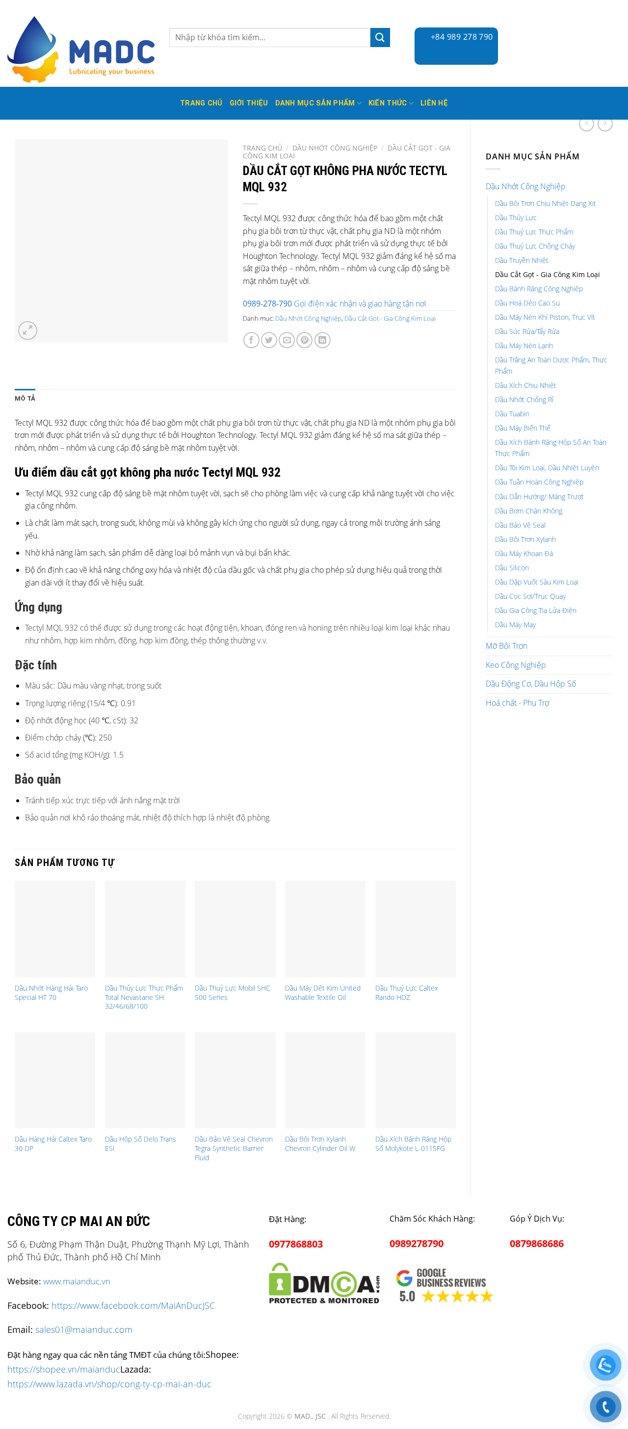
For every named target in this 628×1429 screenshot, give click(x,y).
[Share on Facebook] (251, 340)
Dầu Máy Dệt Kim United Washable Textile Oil (323, 993)
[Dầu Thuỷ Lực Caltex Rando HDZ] (415, 929)
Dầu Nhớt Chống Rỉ (524, 399)
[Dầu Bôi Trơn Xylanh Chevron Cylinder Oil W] (325, 1080)
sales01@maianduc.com (83, 1329)
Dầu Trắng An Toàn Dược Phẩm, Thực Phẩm (551, 365)
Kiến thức (387, 103)
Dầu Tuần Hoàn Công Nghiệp (539, 481)
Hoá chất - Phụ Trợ (517, 702)
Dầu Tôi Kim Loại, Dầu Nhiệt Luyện (547, 467)
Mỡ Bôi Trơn (506, 645)
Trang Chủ (201, 103)
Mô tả (25, 398)
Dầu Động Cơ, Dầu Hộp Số (531, 683)
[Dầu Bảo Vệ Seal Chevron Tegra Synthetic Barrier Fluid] (235, 1080)
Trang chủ (262, 148)
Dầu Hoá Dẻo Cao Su (527, 302)
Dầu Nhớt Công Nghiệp (526, 186)
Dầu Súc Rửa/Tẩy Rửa (527, 331)
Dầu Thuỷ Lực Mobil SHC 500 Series (232, 993)
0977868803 (296, 1243)
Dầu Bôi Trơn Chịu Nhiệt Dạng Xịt (545, 203)
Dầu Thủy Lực (516, 217)
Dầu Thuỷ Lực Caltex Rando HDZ (406, 993)
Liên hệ (434, 103)
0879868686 (537, 1243)
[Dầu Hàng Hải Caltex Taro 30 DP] (55, 1080)
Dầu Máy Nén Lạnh (524, 345)
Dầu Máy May (515, 624)
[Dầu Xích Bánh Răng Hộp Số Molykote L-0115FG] (415, 1080)
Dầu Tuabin (512, 413)
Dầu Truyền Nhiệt (522, 260)
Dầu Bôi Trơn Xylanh (525, 539)
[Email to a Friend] (287, 340)
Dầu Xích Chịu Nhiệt (525, 385)
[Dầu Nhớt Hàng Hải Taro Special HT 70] (55, 929)
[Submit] (380, 37)
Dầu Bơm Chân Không (528, 510)
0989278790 (417, 1243)
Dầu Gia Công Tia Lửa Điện (535, 610)
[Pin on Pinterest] (304, 340)
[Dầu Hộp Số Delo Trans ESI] (145, 1080)
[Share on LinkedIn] (322, 340)
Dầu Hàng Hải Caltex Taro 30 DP (53, 1144)
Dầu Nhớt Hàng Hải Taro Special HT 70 (51, 993)
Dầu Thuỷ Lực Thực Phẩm (534, 231)
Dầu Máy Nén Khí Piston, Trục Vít (545, 317)
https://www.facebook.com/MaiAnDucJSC (133, 1305)
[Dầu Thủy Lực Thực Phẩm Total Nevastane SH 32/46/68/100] (145, 929)
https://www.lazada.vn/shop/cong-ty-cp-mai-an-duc (109, 1384)
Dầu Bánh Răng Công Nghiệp (539, 288)
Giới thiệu (249, 103)
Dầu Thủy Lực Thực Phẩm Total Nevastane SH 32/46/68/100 (144, 997)
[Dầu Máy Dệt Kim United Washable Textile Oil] (325, 929)
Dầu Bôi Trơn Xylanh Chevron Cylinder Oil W (320, 1144)
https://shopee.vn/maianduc (63, 1369)
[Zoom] (27, 330)
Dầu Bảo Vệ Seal (520, 525)
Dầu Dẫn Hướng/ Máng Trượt (539, 496)
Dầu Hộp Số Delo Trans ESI (140, 1144)
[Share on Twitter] (269, 340)
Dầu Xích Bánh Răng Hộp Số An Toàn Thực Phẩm (550, 447)
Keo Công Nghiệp (516, 665)
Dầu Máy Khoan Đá (524, 553)
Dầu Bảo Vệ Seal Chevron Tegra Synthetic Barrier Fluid (234, 1148)
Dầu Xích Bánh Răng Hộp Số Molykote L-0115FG (413, 1144)
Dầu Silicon (512, 567)
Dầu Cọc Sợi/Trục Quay (530, 596)
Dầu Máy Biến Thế (522, 428)
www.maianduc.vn (76, 1281)
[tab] (25, 398)
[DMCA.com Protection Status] (324, 1281)
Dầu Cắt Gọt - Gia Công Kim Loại (547, 274)
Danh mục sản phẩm (315, 103)
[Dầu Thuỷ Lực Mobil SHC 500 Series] (235, 929)
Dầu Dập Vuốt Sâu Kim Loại (536, 582)
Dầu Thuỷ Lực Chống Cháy (535, 246)
